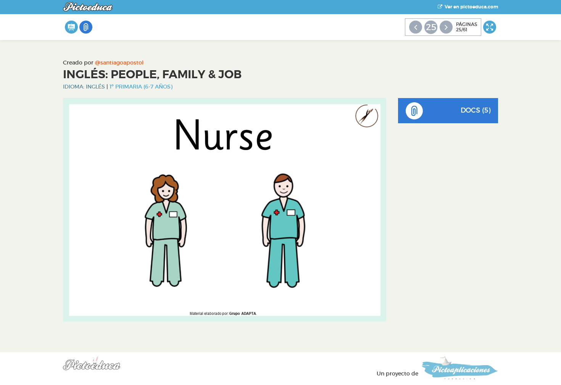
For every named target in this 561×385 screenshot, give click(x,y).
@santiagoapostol (119, 62)
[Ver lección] (71, 27)
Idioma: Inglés (84, 86)
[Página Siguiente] (446, 27)
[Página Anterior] (415, 27)
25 (431, 27)
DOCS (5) (475, 110)
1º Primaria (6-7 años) (141, 86)
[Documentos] (85, 27)
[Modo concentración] (489, 27)
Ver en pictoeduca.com (470, 7)
